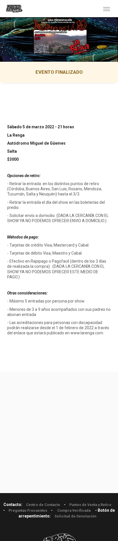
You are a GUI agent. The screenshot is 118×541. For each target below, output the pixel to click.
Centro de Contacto (43, 505)
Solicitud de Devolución (75, 516)
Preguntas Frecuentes (28, 510)
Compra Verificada (74, 510)
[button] (106, 8)
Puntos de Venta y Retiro (90, 505)
